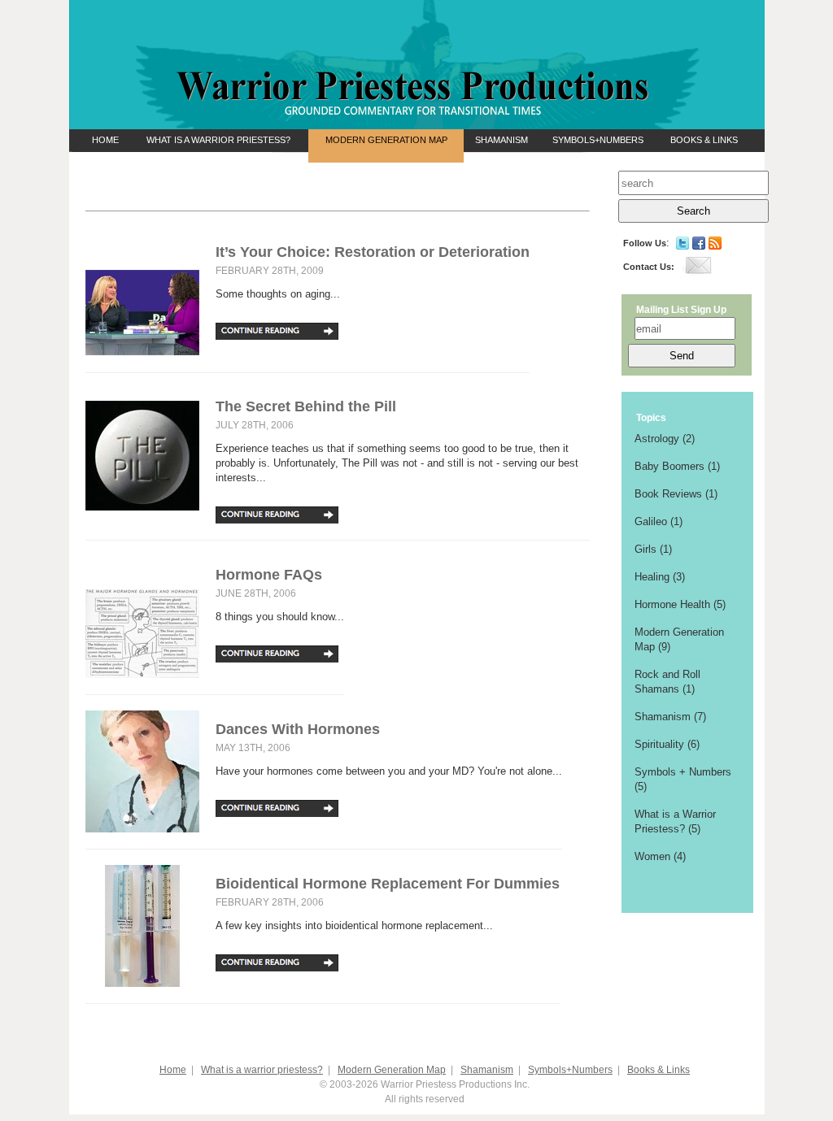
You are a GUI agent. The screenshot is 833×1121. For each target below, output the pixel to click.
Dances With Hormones (298, 729)
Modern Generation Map (386, 140)
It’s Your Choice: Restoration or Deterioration (373, 252)
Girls (645, 549)
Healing (652, 577)
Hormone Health (672, 604)
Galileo (651, 521)
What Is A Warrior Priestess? (218, 140)
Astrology (657, 438)
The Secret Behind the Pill (306, 406)
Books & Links (704, 140)
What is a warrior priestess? (262, 1069)
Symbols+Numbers (597, 140)
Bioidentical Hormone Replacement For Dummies (388, 884)
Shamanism (501, 140)
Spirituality (659, 744)
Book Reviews (668, 494)
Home (105, 140)
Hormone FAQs (269, 575)
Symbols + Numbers (683, 772)
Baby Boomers (669, 466)
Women (652, 856)
